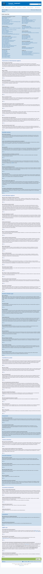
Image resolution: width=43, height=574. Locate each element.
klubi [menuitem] (3, 7)
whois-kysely (27, 544)
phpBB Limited (36, 530)
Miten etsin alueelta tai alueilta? (26, 35)
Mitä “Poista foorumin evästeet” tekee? (7, 24)
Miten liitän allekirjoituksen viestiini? (7, 38)
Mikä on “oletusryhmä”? (25, 22)
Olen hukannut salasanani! (5, 22)
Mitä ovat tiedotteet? (5, 54)
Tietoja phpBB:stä (38, 531)
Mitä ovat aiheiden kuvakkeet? (6, 57)
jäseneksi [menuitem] (19, 7)
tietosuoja (37, 7)
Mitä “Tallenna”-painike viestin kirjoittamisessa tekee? (9, 45)
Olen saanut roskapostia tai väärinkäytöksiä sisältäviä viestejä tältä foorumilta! (31, 28)
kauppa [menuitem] (24, 7)
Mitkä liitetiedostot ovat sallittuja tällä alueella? (28, 47)
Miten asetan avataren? (5, 32)
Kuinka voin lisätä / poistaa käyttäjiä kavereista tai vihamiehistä (30, 32)
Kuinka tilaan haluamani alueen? (26, 43)
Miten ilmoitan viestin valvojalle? (6, 44)
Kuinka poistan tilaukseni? (25, 44)
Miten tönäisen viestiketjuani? (6, 47)
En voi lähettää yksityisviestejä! (26, 26)
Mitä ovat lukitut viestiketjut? (6, 56)
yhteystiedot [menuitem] (30, 7)
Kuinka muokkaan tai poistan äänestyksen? (8, 41)
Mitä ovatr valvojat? (24, 18)
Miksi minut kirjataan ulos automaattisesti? (7, 23)
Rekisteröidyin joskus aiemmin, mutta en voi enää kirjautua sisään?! (11, 21)
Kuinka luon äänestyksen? (5, 39)
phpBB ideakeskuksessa (6, 538)
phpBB (12, 162)
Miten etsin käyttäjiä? (25, 38)
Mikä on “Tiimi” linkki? (25, 23)
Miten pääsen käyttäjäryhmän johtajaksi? (27, 20)
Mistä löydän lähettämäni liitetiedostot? (27, 48)
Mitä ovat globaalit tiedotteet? (6, 53)
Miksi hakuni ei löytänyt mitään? (26, 36)
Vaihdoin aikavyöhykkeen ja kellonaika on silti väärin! (9, 29)
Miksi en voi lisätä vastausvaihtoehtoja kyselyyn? (8, 40)
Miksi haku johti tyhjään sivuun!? (26, 37)
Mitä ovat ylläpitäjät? (24, 17)
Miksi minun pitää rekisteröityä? (6, 17)
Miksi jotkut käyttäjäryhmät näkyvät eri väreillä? (28, 21)
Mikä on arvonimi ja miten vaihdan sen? (7, 33)
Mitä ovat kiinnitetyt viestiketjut (6, 55)
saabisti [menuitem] (14, 7)
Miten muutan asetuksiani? (5, 27)
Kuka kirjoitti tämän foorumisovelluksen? (27, 51)
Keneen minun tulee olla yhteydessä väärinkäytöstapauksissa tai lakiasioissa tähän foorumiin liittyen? (30, 53)
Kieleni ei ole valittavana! (5, 30)
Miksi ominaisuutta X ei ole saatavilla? (27, 52)
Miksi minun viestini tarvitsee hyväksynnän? (8, 46)
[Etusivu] (5, 4)
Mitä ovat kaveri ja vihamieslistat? (26, 31)
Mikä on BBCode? (4, 50)
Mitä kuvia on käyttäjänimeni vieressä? (7, 31)
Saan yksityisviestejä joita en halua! (26, 27)
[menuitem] (7, 10)
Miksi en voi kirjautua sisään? (6, 20)
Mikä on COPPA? (4, 18)
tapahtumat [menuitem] (8, 7)
